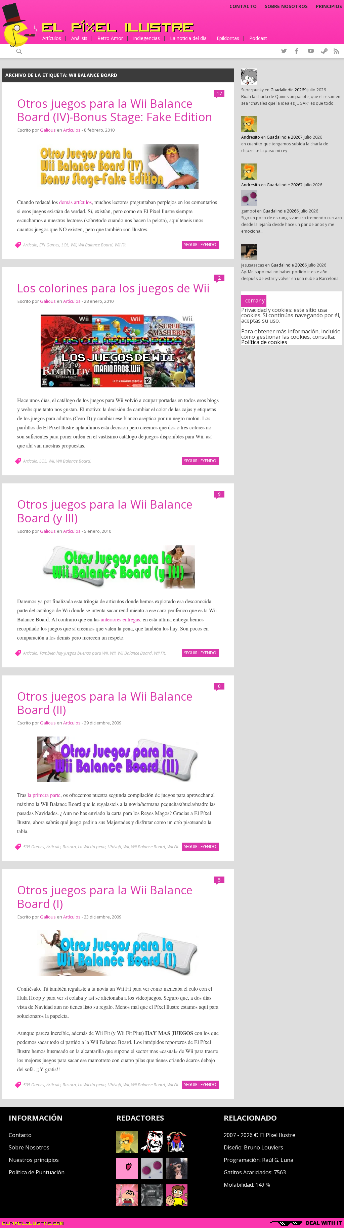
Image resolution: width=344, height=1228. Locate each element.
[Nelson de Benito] (152, 1150)
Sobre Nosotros (29, 1147)
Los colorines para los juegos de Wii (113, 288)
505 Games (33, 847)
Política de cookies (264, 342)
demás (66, 201)
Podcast (258, 38)
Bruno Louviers (263, 1147)
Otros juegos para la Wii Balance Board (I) (104, 896)
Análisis (79, 38)
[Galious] (176, 1150)
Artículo (30, 245)
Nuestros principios (34, 1160)
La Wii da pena (91, 847)
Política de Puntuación (36, 1172)
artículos (83, 201)
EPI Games (49, 245)
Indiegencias (146, 38)
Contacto (243, 6)
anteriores (111, 619)
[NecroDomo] (152, 1204)
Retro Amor (110, 38)
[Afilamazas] (127, 1204)
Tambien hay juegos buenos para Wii (73, 653)
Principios (329, 6)
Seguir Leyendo (200, 244)
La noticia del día (188, 38)
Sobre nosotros (286, 6)
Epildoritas (228, 38)
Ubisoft (114, 847)
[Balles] (176, 1204)
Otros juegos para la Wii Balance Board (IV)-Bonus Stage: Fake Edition (114, 110)
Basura (69, 847)
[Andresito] (127, 1150)
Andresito (250, 137)
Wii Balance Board (95, 245)
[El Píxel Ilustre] (118, 26)
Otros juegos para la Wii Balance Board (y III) (104, 511)
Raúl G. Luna (277, 1160)
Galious (48, 130)
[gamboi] (152, 1177)
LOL (65, 245)
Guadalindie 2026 (287, 90)
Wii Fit (120, 245)
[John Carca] (176, 1177)
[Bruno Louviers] (127, 1177)
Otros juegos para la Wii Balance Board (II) (104, 703)
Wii (73, 245)
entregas (131, 619)
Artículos (51, 38)
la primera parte (44, 794)
